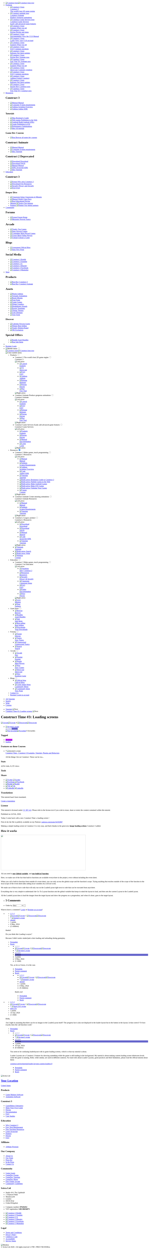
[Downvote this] (27, 723)
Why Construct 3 (12, 1125)
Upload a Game (24, 238)
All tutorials (19, 128)
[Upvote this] (8, 723)
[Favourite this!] (16, 731)
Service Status (11, 1241)
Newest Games (21, 231)
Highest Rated (22, 328)
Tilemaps (19, 313)
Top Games (21, 229)
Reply (12, 944)
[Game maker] (20, 351)
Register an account (35, 910)
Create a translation (8, 801)
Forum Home (22, 217)
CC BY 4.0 (27, 810)
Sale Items (19, 342)
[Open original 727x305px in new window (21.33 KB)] (43, 870)
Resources (9, 93)
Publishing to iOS (23, 124)
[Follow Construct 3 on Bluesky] (18, 266)
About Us (9, 1156)
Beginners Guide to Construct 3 (42, 480)
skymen (18, 953)
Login (14, 346)
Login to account (23, 695)
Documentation (11, 1112)
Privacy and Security (26, 186)
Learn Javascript (12, 1131)
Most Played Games (27, 233)
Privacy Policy (11, 1235)
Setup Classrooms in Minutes (31, 197)
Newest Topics (25, 219)
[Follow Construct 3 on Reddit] (18, 259)
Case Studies (10, 1116)
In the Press (10, 1162)
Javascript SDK (22, 168)
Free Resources (26, 184)
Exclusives (19, 330)
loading (8, 742)
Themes (20, 310)
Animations (22, 296)
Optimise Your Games (38, 488)
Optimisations (26, 126)
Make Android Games (38, 484)
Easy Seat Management (14, 1127)
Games (19, 302)
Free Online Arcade (13, 1181)
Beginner (9, 740)
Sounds (24, 306)
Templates (21, 308)
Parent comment (21, 971)
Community (10, 207)
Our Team (9, 1158)
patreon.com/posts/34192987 (52, 822)
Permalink (14, 942)
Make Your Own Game (14, 1108)
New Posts (20, 250)
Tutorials (18, 152)
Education (9, 172)
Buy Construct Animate (24, 284)
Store (7, 272)
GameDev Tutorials (13, 1177)
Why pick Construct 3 (25, 182)
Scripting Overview (25, 107)
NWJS (22, 163)
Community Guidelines (14, 1184)
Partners (9, 1134)
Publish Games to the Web (40, 482)
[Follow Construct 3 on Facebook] (19, 268)
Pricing (8, 1110)
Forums (13, 632)
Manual (21, 103)
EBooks (19, 298)
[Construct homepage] (20, 3)
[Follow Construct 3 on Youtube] (18, 262)
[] (11, 914)
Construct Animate (33, 395)
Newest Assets (24, 324)
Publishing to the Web (29, 120)
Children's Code (11, 1237)
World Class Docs (24, 199)
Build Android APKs (26, 122)
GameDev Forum (12, 1175)
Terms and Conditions (14, 1233)
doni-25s (13, 1008)
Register (9, 346)
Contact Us (14, 693)
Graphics (20, 304)
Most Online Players (24, 235)
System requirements (27, 105)
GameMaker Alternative (14, 1106)
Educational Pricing (22, 201)
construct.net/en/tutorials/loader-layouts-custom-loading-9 (31, 1064)
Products (9, 5)
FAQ (18, 188)
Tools (17, 315)
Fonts (17, 300)
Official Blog (25, 247)
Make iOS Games (37, 486)
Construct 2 (25, 518)
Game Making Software (14, 1095)
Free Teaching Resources (15, 1129)
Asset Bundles (22, 340)
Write (28, 553)
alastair (12, 920)
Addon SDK (23, 109)
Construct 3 (32, 357)
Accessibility (10, 1239)
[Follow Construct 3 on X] (16, 264)
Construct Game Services (37, 425)
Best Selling (22, 326)
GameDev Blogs (12, 1179)
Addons (20, 294)
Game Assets (10, 1173)
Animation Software (13, 1097)
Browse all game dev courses (26, 137)
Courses (9, 705)
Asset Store (14, 609)
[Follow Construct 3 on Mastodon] (19, 270)
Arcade (13, 651)
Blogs (12, 678)
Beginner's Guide (22, 118)
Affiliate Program (12, 1147)
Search (28, 551)
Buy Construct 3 (21, 282)
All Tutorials (10, 699)
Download (24, 161)
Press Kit (9, 1160)
